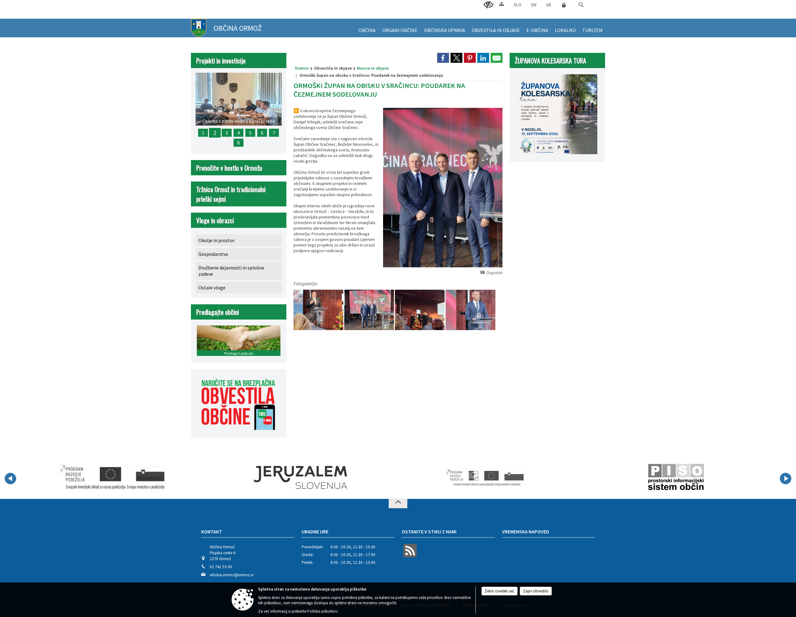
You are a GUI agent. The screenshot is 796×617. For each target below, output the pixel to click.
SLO (517, 4)
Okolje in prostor (216, 240)
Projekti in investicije (221, 60)
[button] (581, 4)
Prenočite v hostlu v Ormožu (229, 168)
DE (548, 4)
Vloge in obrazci (215, 220)
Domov (302, 68)
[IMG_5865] (369, 310)
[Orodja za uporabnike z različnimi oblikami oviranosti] (488, 5)
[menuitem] (367, 28)
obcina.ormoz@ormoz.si (231, 575)
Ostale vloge (211, 287)
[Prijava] (563, 4)
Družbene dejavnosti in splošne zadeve (231, 271)
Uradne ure (315, 531)
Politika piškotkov (322, 611)
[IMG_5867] (319, 310)
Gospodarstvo (213, 254)
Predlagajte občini (217, 312)
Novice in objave (373, 68)
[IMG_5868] (420, 310)
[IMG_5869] (470, 310)
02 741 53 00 (221, 566)
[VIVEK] (112, 477)
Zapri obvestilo (535, 591)
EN (533, 4)
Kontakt (211, 531)
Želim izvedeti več (499, 591)
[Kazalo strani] (501, 4)
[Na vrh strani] (398, 503)
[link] (443, 58)
